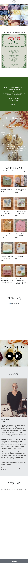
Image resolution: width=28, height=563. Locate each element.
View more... (4, 333)
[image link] (10, 356)
